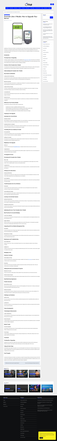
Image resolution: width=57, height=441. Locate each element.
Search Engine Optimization (47, 75)
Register (4, 402)
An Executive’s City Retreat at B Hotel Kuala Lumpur (47, 24)
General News (45, 62)
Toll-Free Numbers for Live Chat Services (43, 408)
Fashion (44, 60)
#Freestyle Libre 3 (7, 20)
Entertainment (45, 58)
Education (44, 56)
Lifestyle (44, 68)
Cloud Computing (45, 52)
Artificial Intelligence (46, 46)
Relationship (22, 429)
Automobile (45, 48)
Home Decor (45, 66)
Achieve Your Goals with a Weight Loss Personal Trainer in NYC (22, 376)
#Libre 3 (11, 20)
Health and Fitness (6, 14)
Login (4, 400)
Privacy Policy (5, 406)
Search (44, 14)
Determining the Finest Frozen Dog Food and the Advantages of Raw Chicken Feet (48, 37)
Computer (44, 54)
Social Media (45, 77)
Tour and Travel (45, 81)
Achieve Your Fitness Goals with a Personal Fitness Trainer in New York (9, 376)
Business (44, 50)
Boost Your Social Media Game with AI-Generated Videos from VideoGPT (47, 30)
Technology (45, 79)
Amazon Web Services (46, 44)
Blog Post (4, 404)
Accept (41, 437)
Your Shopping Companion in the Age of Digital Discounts (47, 27)
